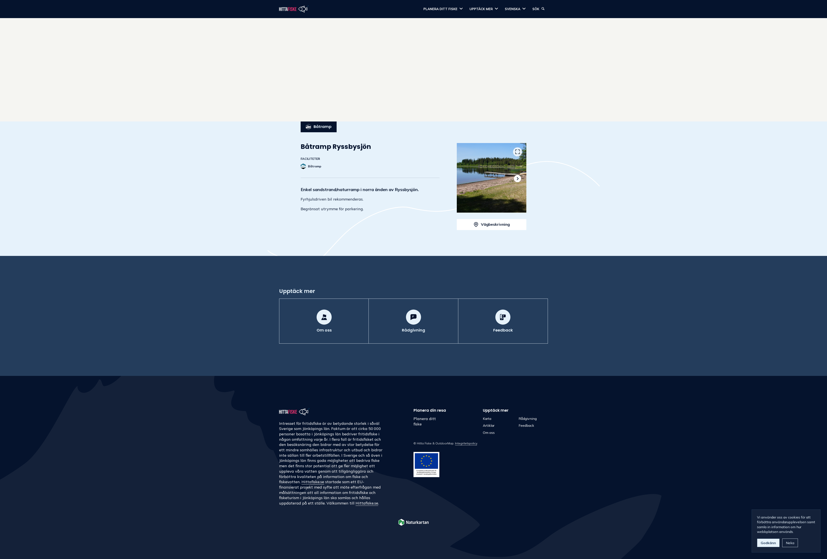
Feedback (526, 425)
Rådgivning (528, 418)
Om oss (489, 432)
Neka (790, 543)
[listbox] (491, 178)
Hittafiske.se (313, 481)
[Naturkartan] (413, 523)
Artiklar (488, 425)
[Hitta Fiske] (293, 9)
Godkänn (768, 543)
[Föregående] (465, 178)
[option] (491, 178)
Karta (487, 418)
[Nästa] (517, 178)
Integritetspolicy (466, 443)
